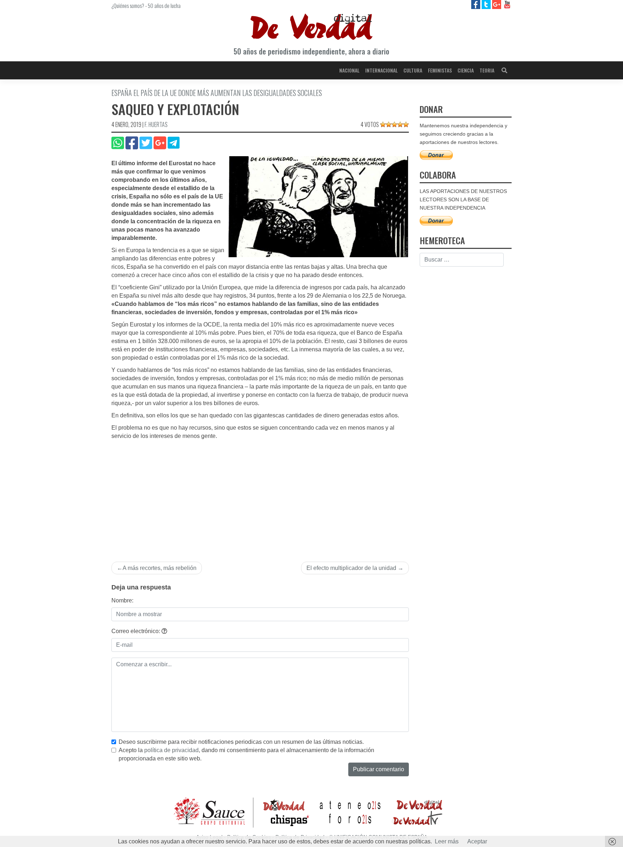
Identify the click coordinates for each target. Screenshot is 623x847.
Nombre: (122, 600)
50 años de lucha (164, 5)
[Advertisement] (260, 494)
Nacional (349, 70)
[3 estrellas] (394, 124)
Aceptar (477, 841)
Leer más (447, 841)
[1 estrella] (383, 124)
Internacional (381, 70)
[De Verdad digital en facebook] (476, 4)
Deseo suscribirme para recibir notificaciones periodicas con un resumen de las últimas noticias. (241, 742)
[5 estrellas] (406, 124)
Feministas (440, 70)
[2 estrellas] (389, 124)
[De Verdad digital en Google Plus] (497, 4)
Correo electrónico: (136, 631)
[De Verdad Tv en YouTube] (507, 4)
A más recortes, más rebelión (159, 568)
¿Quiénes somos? (127, 5)
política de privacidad (171, 750)
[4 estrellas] (400, 124)
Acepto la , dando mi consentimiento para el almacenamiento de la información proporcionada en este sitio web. (246, 754)
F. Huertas (156, 124)
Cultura (412, 70)
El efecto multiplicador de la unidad (351, 568)
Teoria (487, 70)
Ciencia (466, 70)
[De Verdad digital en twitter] (487, 4)
